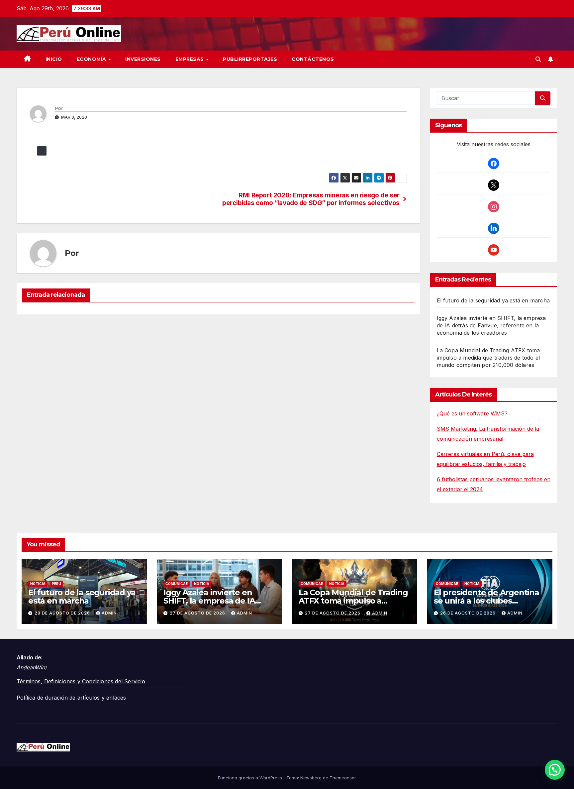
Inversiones (143, 59)
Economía (92, 59)
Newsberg (311, 777)
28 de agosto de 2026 (63, 613)
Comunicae (176, 584)
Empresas (190, 59)
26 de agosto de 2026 (468, 613)
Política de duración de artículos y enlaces (71, 697)
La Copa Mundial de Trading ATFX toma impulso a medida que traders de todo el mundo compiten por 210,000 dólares (488, 357)
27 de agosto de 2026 (198, 613)
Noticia (38, 584)
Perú (56, 584)
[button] (538, 59)
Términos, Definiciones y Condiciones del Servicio (81, 681)
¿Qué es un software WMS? (472, 413)
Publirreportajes (250, 59)
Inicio (54, 59)
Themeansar (343, 777)
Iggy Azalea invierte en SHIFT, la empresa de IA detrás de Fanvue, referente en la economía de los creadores (491, 325)
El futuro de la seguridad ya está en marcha (493, 300)
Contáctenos (313, 59)
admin (109, 613)
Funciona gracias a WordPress (250, 777)
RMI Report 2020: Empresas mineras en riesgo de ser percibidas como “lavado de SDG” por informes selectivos (311, 199)
